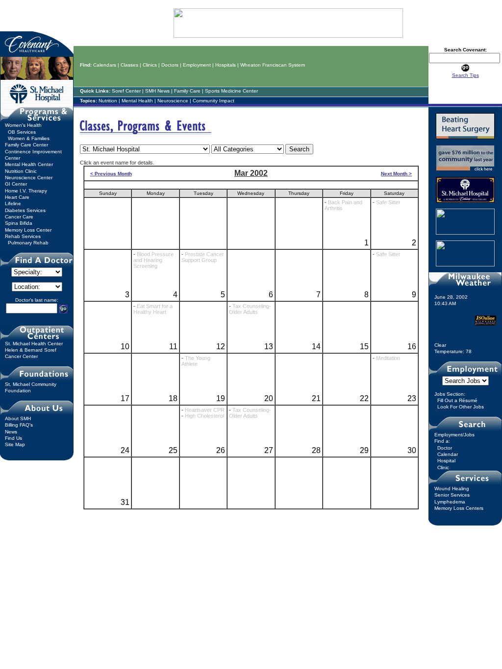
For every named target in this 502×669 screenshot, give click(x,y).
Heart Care (17, 197)
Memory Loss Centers (458, 508)
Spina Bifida (18, 223)
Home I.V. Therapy (26, 190)
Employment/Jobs (454, 434)
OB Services (22, 132)
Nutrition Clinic (21, 171)
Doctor (444, 448)
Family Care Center (26, 144)
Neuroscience (172, 100)
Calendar (447, 454)
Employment (197, 65)
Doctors (169, 65)
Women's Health (23, 125)
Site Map (15, 444)
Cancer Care (19, 216)
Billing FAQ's (19, 425)
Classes (129, 65)
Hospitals (225, 65)
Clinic (443, 467)
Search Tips (465, 75)
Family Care (187, 91)
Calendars (104, 65)
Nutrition (108, 100)
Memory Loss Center (28, 230)
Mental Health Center (29, 164)
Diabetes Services (25, 210)
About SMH (18, 418)
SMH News (157, 91)
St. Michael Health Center (34, 343)
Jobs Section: (449, 394)
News (11, 431)
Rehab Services (23, 236)
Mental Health (137, 100)
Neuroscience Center (28, 177)
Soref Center (126, 91)
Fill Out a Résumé (457, 400)
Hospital (446, 460)
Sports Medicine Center (231, 91)
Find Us (13, 438)
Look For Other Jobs (460, 406)
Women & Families (29, 138)
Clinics (150, 65)
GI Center (16, 184)
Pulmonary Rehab (28, 242)
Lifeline (13, 203)
